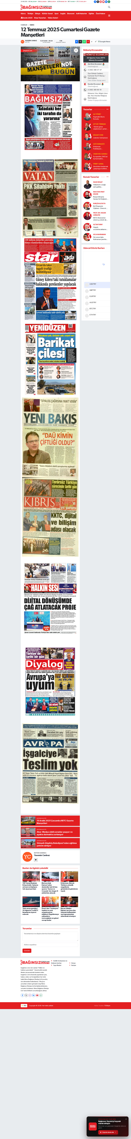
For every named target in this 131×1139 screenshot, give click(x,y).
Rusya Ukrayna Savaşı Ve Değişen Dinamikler (100, 198)
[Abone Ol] (104, 41)
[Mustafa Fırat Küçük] (87, 195)
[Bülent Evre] (87, 136)
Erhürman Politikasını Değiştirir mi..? (98, 148)
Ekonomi (70, 13)
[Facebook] (22, 995)
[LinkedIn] (33, 995)
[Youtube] (37, 995)
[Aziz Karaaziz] (87, 146)
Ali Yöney (97, 114)
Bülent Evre (98, 135)
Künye (73, 963)
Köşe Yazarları (40, 18)
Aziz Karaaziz (99, 144)
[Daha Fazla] (88, 41)
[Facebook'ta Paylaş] (76, 41)
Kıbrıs (23, 13)
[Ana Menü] (109, 15)
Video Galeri (53, 18)
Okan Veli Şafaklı (100, 154)
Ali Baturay (98, 224)
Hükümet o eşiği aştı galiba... (99, 186)
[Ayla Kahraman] (87, 237)
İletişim (73, 965)
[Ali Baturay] (87, 227)
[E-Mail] (35, 860)
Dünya (37, 13)
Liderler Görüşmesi (100, 138)
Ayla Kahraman (99, 234)
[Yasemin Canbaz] (27, 857)
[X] (26, 995)
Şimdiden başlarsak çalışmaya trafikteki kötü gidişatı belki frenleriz (100, 168)
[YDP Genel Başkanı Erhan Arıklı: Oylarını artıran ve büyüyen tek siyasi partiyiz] (31, 876)
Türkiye (30, 13)
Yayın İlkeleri (57, 965)
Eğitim (91, 13)
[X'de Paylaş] (80, 41)
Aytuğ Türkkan (99, 124)
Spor (57, 13)
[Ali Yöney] (87, 116)
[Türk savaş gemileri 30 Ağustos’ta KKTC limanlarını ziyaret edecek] (31, 902)
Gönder (27, 951)
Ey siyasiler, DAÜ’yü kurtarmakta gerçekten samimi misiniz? (100, 158)
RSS (25, 1005)
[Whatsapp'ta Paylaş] (84, 41)
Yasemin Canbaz (42, 855)
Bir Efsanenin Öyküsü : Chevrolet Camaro (100, 207)
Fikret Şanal (98, 164)
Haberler (24, 25)
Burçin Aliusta (99, 203)
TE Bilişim (107, 1005)
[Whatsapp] (41, 995)
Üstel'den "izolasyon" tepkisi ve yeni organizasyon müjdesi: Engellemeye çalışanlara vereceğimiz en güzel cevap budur (50, 914)
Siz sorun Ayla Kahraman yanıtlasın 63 (100, 238)
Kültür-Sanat (47, 13)
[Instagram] (30, 995)
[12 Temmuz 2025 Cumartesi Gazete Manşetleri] (50, 64)
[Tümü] (107, 109)
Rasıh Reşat (98, 182)
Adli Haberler (81, 13)
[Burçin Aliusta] (87, 206)
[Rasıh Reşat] (87, 184)
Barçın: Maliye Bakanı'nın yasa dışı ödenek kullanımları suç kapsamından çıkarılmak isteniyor (68, 912)
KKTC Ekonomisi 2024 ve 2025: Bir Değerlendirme (100, 219)
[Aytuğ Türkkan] (87, 126)
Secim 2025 (27, 18)
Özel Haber (100, 13)
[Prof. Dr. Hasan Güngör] (87, 216)
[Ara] (109, 7)
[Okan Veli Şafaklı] (87, 156)
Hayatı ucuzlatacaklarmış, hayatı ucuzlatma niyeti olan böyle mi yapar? (100, 228)
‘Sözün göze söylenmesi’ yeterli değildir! (100, 128)
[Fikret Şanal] (87, 166)
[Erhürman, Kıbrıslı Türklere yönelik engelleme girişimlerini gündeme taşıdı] (69, 876)
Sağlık (62, 13)
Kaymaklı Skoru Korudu (99, 118)
